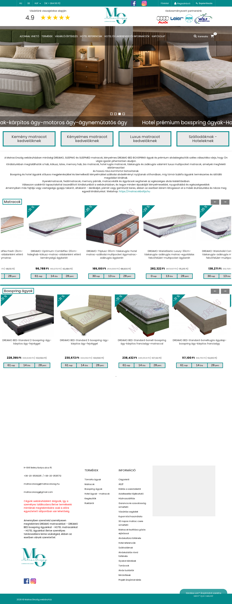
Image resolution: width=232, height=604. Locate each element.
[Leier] (177, 18)
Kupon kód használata (130, 516)
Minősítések (125, 575)
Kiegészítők (90, 498)
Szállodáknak (126, 547)
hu (20, 3)
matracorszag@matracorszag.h (41, 483)
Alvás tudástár (126, 570)
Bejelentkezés (205, 3)
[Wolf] (203, 18)
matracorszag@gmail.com (38, 492)
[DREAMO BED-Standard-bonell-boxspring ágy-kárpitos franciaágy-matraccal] (30, 315)
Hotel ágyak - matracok (97, 493)
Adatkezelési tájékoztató (131, 493)
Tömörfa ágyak (93, 479)
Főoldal (165, 3)
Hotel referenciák (127, 542)
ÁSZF (121, 484)
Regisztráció (183, 3)
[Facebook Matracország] (133, 3)
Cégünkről (124, 479)
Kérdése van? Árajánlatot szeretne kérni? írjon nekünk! (203, 594)
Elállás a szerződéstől (130, 489)
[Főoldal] (116, 15)
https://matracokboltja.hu (134, 191)
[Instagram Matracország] (144, 3)
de (29, 3)
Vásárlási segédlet (128, 511)
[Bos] (189, 18)
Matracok (12, 201)
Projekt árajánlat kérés (130, 579)
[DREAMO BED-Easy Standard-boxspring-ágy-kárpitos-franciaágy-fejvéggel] (202, 315)
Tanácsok (124, 565)
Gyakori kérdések (127, 560)
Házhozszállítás (127, 498)
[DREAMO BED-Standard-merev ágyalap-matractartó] (145, 315)
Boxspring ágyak (18, 291)
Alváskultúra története (130, 538)
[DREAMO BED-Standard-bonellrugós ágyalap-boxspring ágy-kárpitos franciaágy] (87, 315)
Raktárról (89, 503)
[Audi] (163, 18)
